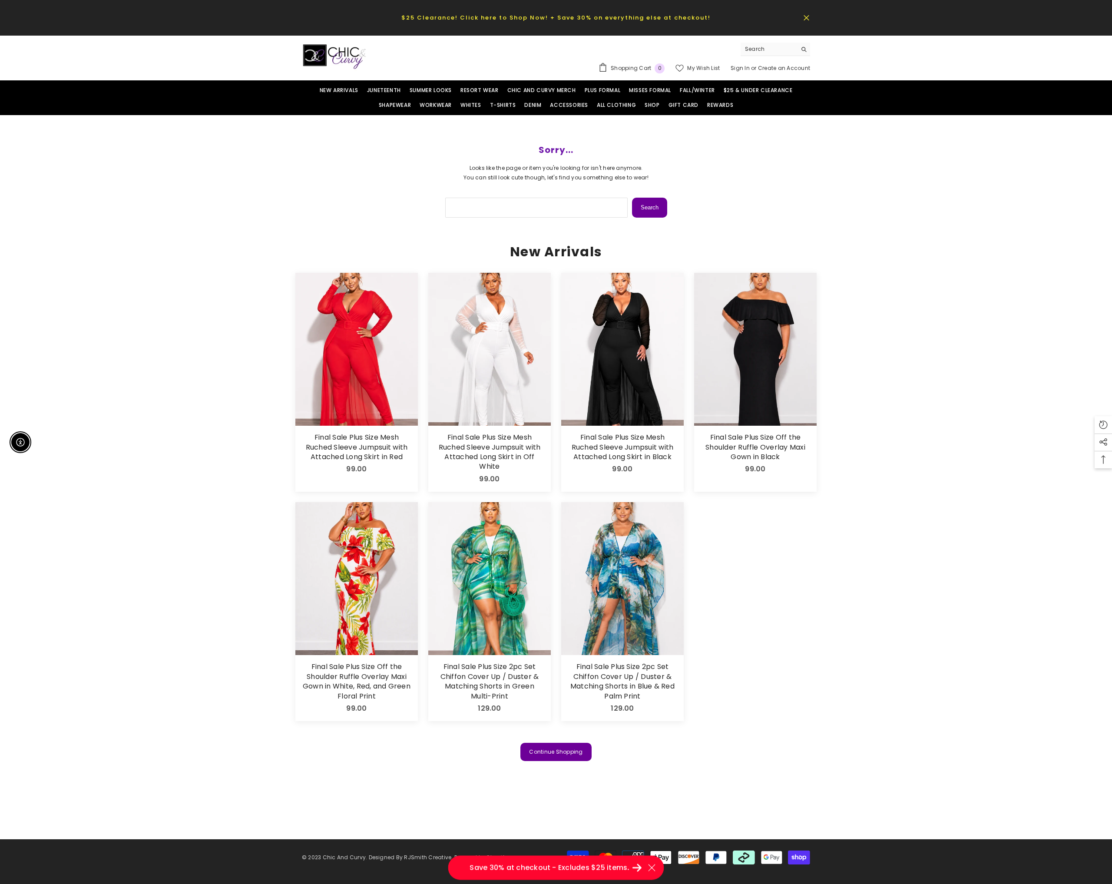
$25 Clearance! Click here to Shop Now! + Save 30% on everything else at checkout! (556, 17)
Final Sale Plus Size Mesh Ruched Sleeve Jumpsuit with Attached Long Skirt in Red (356, 447)
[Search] (775, 49)
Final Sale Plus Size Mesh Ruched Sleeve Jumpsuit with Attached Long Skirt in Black (622, 447)
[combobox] (769, 49)
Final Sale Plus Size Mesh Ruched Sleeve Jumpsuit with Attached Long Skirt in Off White (489, 452)
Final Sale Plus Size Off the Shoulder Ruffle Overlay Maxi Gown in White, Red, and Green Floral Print (356, 681)
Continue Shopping (555, 751)
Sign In (741, 68)
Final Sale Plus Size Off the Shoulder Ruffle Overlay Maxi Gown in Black (755, 447)
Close (806, 17)
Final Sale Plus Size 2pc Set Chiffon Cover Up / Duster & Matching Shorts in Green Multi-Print (489, 681)
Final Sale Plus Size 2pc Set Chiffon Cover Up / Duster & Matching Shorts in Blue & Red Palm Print (622, 681)
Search (650, 207)
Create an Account (784, 68)
